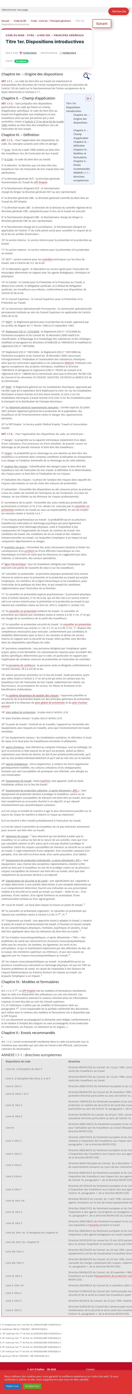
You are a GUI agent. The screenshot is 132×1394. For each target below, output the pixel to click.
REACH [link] (69, 362)
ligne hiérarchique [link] (15, 564)
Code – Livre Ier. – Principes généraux (51, 20)
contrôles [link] (47, 259)
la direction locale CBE (17, 207)
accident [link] (29, 551)
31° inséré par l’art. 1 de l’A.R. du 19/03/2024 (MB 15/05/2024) (29, 1342)
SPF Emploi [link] (40, 182)
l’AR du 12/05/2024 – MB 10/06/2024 (27, 1356)
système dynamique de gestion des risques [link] (34, 695)
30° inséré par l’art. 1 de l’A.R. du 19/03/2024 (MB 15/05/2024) (29, 1338)
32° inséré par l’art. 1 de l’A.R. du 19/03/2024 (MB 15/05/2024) (29, 1347)
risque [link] (8, 453)
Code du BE (20, 20)
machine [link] (45, 780)
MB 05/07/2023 (38, 1329)
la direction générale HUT (19, 178)
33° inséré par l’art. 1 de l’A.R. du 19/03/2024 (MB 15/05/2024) (29, 1351)
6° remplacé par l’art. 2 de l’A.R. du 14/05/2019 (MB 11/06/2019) (30, 1324)
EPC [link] (75, 790)
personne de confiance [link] (22, 665)
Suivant (101, 23)
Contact (90, 1369)
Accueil (5, 20)
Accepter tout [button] (32, 1386)
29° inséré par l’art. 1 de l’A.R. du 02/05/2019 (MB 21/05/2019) (30, 1333)
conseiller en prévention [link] (23, 611)
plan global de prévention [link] (50, 702)
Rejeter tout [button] (12, 1386)
